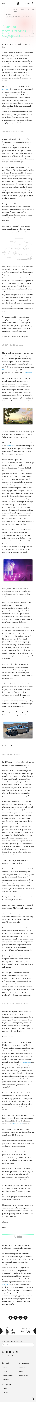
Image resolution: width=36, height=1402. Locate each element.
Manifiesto (6, 370)
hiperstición (10, 445)
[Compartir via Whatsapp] (20, 1318)
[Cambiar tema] (33, 3)
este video (28, 372)
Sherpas (5, 1284)
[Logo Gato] (18, 3)
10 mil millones (17, 1124)
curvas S (5, 89)
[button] (3, 1352)
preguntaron (26, 1062)
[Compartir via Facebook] (10, 1318)
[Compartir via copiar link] (25, 1318)
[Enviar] (32, 1345)
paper (23, 232)
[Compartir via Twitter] (15, 1318)
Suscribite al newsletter (12, 1341)
